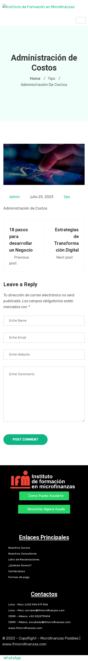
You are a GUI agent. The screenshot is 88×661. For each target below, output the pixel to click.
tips (67, 197)
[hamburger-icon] (81, 20)
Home (35, 78)
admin (14, 197)
